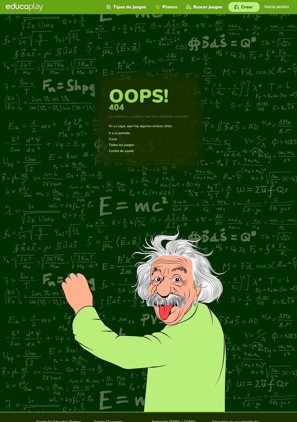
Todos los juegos (121, 145)
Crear (113, 139)
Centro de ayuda (121, 151)
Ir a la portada (119, 133)
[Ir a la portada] (24, 7)
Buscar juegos (207, 7)
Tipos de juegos (129, 7)
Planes (169, 7)
